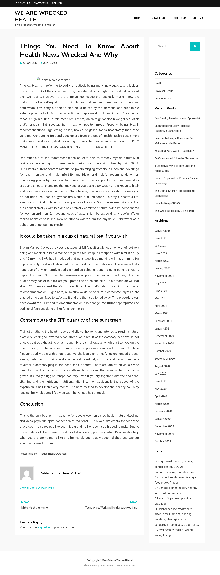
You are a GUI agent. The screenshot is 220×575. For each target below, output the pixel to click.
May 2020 (161, 388)
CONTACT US (41, 3)
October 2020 (163, 351)
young (189, 530)
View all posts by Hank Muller (38, 487)
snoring (187, 514)
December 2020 (164, 336)
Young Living (163, 535)
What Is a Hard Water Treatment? (174, 150)
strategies (173, 519)
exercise (184, 477)
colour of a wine (165, 472)
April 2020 (161, 396)
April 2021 (161, 306)
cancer (188, 461)
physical (186, 498)
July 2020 (160, 373)
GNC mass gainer (166, 487)
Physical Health (164, 91)
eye (193, 477)
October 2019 (163, 441)
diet (192, 472)
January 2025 (163, 230)
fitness (174, 482)
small (166, 514)
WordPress (131, 565)
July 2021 (160, 283)
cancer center (163, 466)
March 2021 (162, 313)
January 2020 (163, 418)
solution (160, 519)
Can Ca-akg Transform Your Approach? (177, 118)
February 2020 (163, 411)
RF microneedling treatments (173, 509)
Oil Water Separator (167, 498)
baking (159, 461)
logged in (44, 527)
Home (138, 18)
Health (33, 453)
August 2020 (162, 366)
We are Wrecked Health (41, 16)
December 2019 (164, 426)
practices (161, 503)
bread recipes (173, 461)
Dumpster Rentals (166, 477)
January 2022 (163, 268)
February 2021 (163, 321)
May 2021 (161, 298)
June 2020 (161, 381)
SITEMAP (57, 3)
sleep (158, 514)
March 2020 (162, 403)
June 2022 (161, 253)
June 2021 (161, 291)
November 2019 (164, 434)
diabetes (182, 472)
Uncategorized (163, 98)
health (52, 453)
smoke (176, 514)
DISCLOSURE (23, 3)
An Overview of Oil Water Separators (177, 158)
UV (156, 530)
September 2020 (165, 358)
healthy (192, 487)
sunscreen (161, 524)
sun (183, 519)
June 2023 (161, 238)
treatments (191, 524)
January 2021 (163, 328)
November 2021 (164, 275)
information (162, 493)
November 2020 (164, 343)
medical (176, 493)
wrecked (62, 453)
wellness (165, 530)
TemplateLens (106, 565)
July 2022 (160, 245)
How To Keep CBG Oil (167, 203)
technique (175, 524)
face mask (161, 482)
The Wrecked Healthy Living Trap (174, 211)
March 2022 (162, 261)
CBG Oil (178, 466)
